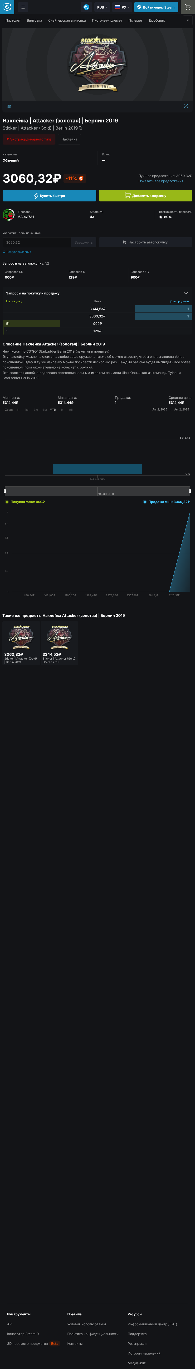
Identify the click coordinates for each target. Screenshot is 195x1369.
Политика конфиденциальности (92, 1334)
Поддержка (137, 1334)
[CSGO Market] (7, 7)
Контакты (75, 1343)
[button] (13, 20)
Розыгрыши (137, 1343)
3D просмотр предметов (27, 1343)
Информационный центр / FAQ (152, 1324)
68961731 (26, 217)
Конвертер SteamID (23, 1334)
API (10, 1324)
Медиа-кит (137, 1363)
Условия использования (86, 1324)
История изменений (144, 1353)
